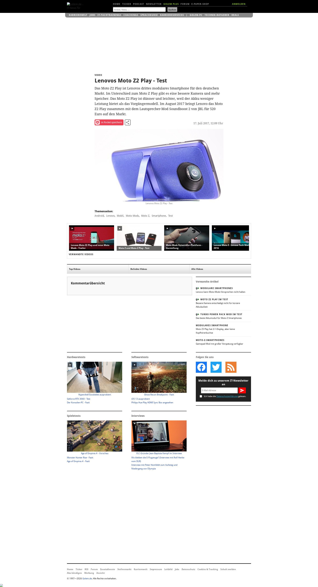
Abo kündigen (74, 573)
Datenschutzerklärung (227, 396)
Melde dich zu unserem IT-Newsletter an (223, 382)
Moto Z (145, 215)
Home (116, 4)
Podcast (138, 4)
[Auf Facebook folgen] (201, 367)
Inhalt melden (228, 569)
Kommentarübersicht (88, 283)
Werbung (89, 573)
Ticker (126, 4)
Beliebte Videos (138, 269)
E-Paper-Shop (200, 4)
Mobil (120, 215)
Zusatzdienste (107, 569)
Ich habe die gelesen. (225, 396)
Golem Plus (171, 4)
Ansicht (100, 573)
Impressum (156, 569)
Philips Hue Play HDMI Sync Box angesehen (152, 402)
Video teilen (128, 122)
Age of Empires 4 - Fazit (78, 461)
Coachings (130, 15)
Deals (235, 15)
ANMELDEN (238, 4)
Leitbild (168, 569)
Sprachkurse (149, 15)
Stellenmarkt (124, 569)
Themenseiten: (104, 211)
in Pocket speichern (111, 122)
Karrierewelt (78, 15)
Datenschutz (188, 569)
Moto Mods (132, 215)
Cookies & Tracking (207, 569)
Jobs (92, 15)
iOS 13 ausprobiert (140, 399)
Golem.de (87, 578)
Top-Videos (74, 269)
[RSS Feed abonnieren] (230, 367)
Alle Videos (197, 269)
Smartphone (159, 215)
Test (170, 215)
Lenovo (110, 215)
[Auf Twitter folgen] (216, 367)
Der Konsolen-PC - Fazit (78, 402)
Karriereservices (172, 15)
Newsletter (154, 4)
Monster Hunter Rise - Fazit (80, 457)
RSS (86, 569)
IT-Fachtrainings (109, 15)
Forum (185, 4)
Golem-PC (196, 15)
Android (99, 215)
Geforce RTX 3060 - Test (78, 399)
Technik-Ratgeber (217, 15)
